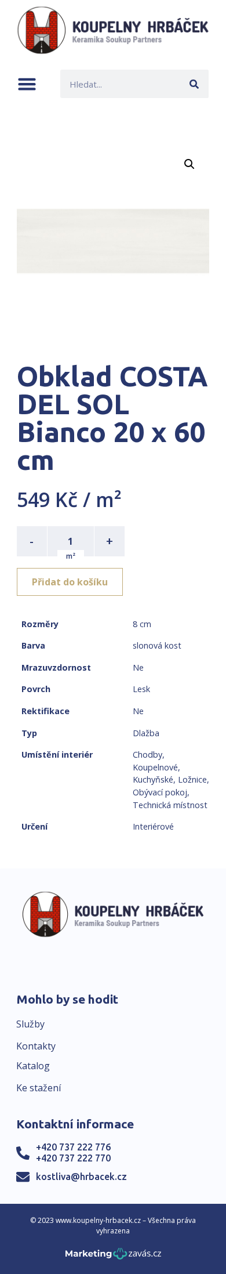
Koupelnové (155, 767)
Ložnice (192, 779)
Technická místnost (170, 804)
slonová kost (157, 645)
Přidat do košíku (70, 582)
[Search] (194, 84)
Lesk (141, 688)
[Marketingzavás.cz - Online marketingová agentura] (113, 1257)
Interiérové (153, 826)
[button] (27, 83)
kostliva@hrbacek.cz (81, 1176)
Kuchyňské (153, 779)
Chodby (147, 754)
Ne (138, 667)
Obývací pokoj (160, 792)
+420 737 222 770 (73, 1158)
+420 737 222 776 (73, 1147)
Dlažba (146, 733)
